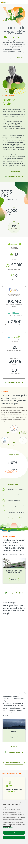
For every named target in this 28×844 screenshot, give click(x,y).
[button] (11, 746)
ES (25, 2)
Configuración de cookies (8, 827)
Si (14, 837)
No (14, 832)
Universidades (14, 554)
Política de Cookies (6, 825)
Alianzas (5, 554)
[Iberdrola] (5, 2)
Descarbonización (8, 693)
